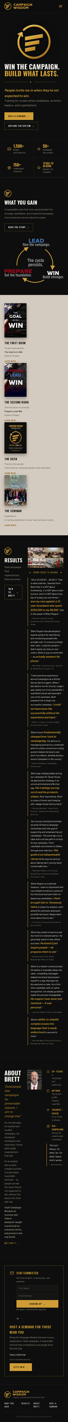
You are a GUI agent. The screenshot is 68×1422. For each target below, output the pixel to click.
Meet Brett (11, 1243)
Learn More (11, 361)
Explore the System (21, 125)
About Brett (37, 1405)
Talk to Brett (13, 592)
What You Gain (9, 1405)
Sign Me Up (37, 1303)
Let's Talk (20, 1367)
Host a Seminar (19, 116)
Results (26, 1403)
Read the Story (18, 227)
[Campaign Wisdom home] (18, 6)
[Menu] (61, 6)
